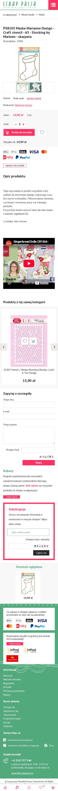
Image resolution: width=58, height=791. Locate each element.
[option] (29, 62)
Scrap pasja (26, 5)
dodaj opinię (34, 98)
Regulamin (8, 683)
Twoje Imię (8, 399)
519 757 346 (21, 760)
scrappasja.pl (10, 14)
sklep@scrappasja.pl (22, 773)
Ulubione (7, 726)
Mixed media (27, 14)
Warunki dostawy (12, 679)
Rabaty (7, 694)
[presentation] (3, 347)
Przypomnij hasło (11, 718)
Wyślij (39, 462)
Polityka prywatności (13, 690)
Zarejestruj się (10, 710)
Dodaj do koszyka (22, 132)
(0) (52, 787)
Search (17, 787)
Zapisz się (41, 552)
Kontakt (7, 687)
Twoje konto (9, 714)
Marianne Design (23, 105)
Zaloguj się (9, 707)
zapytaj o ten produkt (14, 165)
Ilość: (6, 124)
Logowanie (29, 787)
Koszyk (6, 722)
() (40, 786)
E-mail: (6, 411)
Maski (42, 14)
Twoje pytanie (10, 424)
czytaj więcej (11, 496)
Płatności (8, 675)
